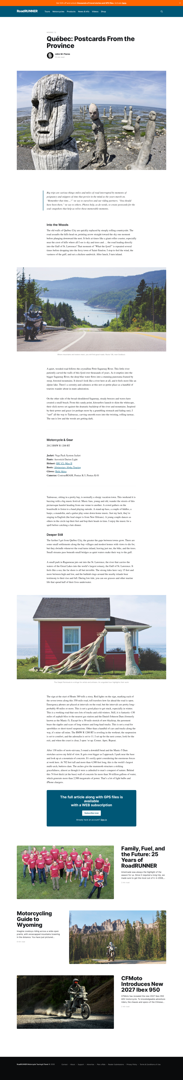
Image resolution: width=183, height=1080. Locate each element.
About (72, 1064)
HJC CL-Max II (64, 463)
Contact (64, 1064)
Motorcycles (58, 11)
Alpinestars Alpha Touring (67, 467)
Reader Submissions (116, 1064)
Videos (95, 11)
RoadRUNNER (27, 11)
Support (81, 1064)
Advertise (90, 1064)
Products (71, 11)
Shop (103, 11)
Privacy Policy (132, 1064)
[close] (180, 3)
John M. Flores (62, 54)
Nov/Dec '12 (51, 32)
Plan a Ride (101, 1064)
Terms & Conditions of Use (150, 1064)
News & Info (83, 11)
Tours (47, 11)
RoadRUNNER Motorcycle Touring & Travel (32, 1064)
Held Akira (60, 471)
